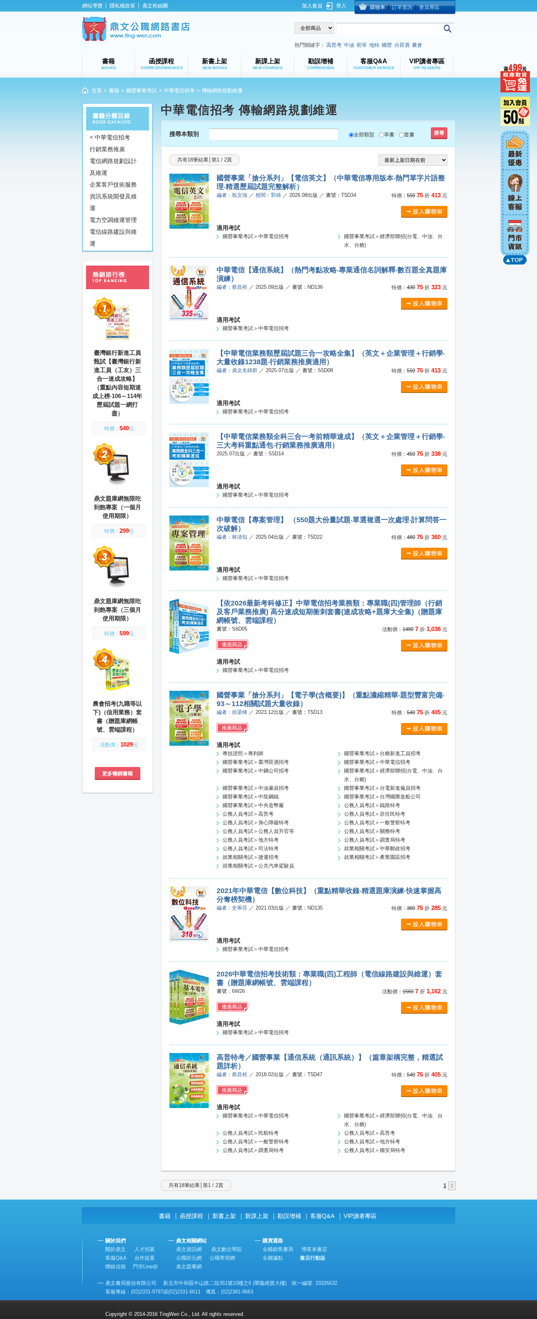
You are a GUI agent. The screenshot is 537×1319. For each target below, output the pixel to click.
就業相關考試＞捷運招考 (251, 857)
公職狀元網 (189, 1258)
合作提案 (144, 1258)
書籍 (114, 91)
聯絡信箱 (115, 1266)
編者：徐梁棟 (232, 712)
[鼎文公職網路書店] (135, 29)
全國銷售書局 (278, 1249)
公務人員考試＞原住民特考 (374, 814)
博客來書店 (314, 1249)
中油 (349, 45)
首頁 (97, 91)
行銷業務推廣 (107, 149)
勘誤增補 (289, 1216)
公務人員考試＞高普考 (248, 814)
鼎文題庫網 (189, 1266)
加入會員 (312, 6)
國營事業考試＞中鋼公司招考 (256, 771)
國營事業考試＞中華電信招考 (256, 236)
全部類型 (364, 135)
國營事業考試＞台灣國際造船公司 (382, 797)
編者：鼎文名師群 (237, 370)
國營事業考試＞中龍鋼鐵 (251, 797)
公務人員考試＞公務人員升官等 (258, 831)
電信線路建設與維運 (113, 237)
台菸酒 (402, 45)
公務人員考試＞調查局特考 (374, 840)
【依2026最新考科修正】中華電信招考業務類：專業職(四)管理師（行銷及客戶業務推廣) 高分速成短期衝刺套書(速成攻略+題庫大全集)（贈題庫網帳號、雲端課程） (329, 611)
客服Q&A (322, 1216)
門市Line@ (145, 1266)
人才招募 (144, 1249)
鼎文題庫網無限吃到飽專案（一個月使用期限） (117, 507)
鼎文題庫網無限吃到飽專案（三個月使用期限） (117, 610)
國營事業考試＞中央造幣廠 (253, 805)
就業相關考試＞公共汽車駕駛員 (258, 866)
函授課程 (191, 1216)
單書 (389, 135)
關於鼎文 (115, 1249)
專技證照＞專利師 (243, 753)
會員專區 (429, 7)
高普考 (334, 45)
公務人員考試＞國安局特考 (374, 1150)
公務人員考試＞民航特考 (251, 1133)
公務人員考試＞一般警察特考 (377, 823)
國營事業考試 (141, 91)
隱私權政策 (122, 6)
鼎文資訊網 (189, 1249)
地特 (374, 45)
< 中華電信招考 (110, 137)
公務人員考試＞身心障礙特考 (256, 823)
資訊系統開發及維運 (113, 202)
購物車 (377, 7)
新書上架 (224, 1216)
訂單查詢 (402, 7)
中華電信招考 (179, 91)
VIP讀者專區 (360, 1216)
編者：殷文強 (232, 195)
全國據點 (273, 1258)
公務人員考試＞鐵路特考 (372, 805)
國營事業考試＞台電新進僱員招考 (382, 788)
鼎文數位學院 (226, 1249)
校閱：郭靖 (268, 195)
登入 (341, 6)
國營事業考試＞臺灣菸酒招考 (256, 762)
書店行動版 (313, 1258)
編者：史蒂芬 (232, 908)
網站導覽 (92, 6)
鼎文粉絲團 (155, 6)
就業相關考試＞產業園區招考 (377, 857)
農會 (417, 45)
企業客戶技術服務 (113, 184)
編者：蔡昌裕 (232, 287)
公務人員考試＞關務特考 (372, 831)
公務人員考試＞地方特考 (251, 840)
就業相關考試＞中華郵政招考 (377, 848)
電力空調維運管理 (113, 219)
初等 (362, 45)
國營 (387, 45)
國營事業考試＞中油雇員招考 (256, 788)
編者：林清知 (232, 537)
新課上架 (256, 1216)
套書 (409, 135)
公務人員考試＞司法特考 (251, 848)
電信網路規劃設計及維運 (113, 167)
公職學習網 (222, 1258)
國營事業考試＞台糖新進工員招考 (382, 753)
